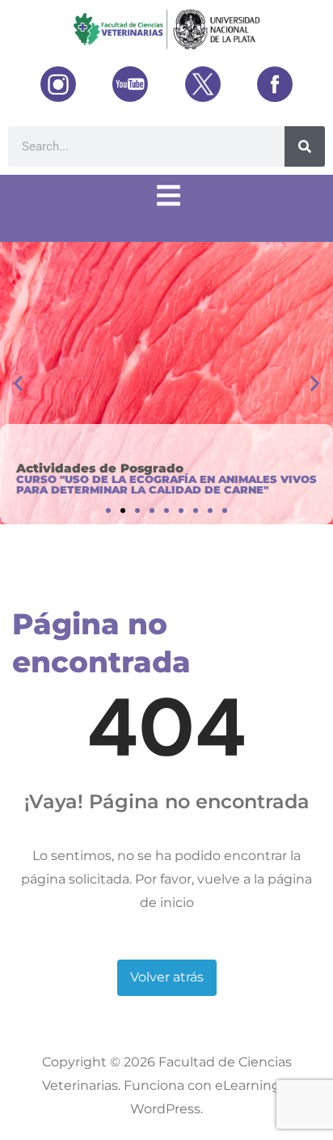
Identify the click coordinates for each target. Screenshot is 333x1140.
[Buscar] (305, 146)
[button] (18, 383)
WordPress (165, 1109)
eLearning (247, 1085)
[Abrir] (168, 195)
